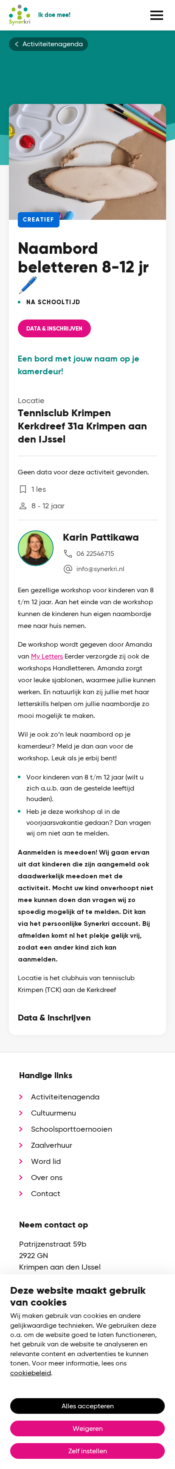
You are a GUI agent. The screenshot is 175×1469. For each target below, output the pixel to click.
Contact (45, 1193)
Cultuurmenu (53, 1112)
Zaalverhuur (51, 1145)
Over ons (46, 1177)
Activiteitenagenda (53, 44)
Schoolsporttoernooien (71, 1128)
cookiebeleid (30, 1373)
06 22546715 (95, 553)
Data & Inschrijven (54, 328)
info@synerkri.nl (100, 569)
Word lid (46, 1161)
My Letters (47, 656)
